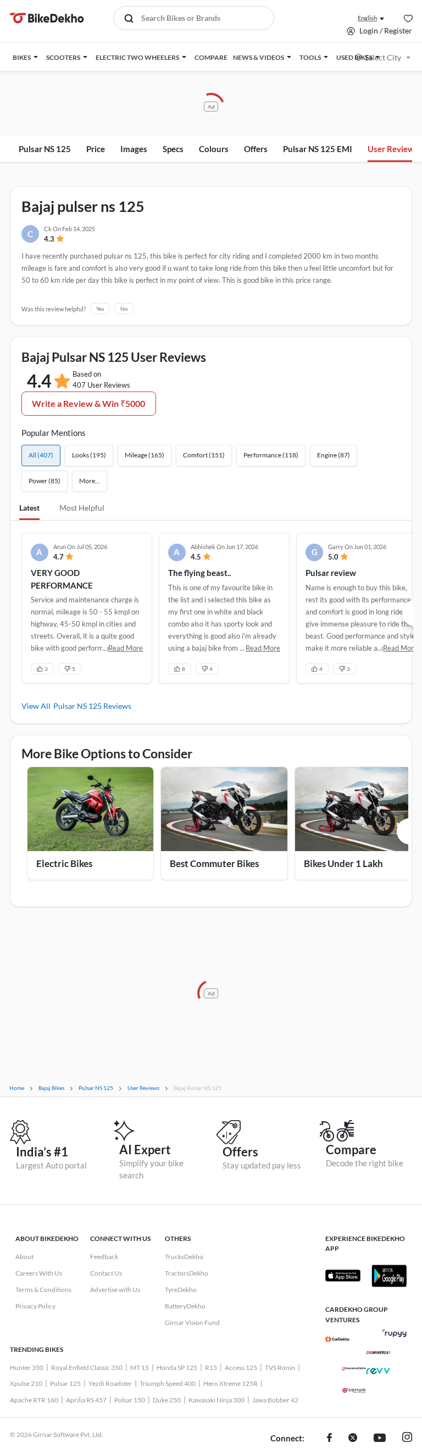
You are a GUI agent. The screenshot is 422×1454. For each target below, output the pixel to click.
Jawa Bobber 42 (275, 1400)
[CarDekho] (337, 1339)
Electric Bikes (64, 863)
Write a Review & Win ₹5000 (88, 403)
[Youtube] (380, 1438)
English (367, 17)
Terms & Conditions (43, 1289)
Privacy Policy (35, 1306)
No (124, 308)
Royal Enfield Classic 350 (87, 1367)
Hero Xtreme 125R (230, 1383)
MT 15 (139, 1367)
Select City (383, 57)
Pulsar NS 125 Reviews (92, 706)
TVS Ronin (280, 1367)
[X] (352, 1438)
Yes (100, 308)
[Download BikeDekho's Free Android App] (389, 1275)
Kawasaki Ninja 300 (216, 1400)
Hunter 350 (26, 1367)
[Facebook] (329, 1438)
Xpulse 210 (26, 1383)
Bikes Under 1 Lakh (343, 863)
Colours (214, 149)
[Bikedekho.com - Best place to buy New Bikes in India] (47, 18)
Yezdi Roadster (110, 1383)
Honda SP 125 (177, 1367)
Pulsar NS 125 (45, 149)
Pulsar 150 (129, 1400)
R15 (211, 1367)
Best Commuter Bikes (214, 863)
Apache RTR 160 (34, 1400)
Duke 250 (167, 1400)
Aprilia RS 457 (86, 1400)
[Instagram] (407, 1438)
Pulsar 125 (65, 1383)
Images (133, 149)
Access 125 (241, 1367)
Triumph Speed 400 (168, 1383)
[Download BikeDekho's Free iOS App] (342, 1275)
